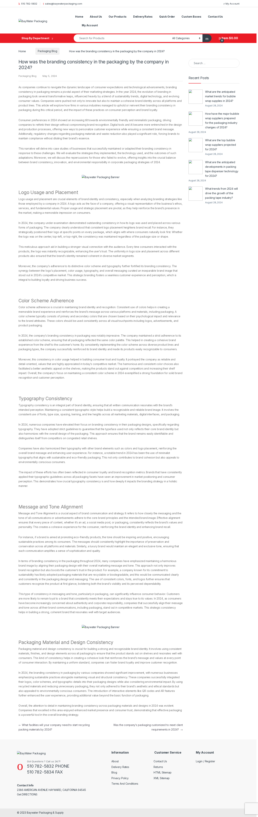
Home (79, 16)
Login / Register (205, 761)
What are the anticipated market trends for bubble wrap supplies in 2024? (220, 96)
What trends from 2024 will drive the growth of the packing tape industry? (221, 193)
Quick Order (167, 16)
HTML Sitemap (162, 772)
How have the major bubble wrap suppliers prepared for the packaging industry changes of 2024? (222, 120)
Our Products (117, 16)
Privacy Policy (120, 778)
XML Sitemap (161, 778)
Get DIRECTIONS (27, 794)
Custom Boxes (191, 16)
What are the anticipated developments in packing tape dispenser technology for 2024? (221, 169)
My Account (232, 3)
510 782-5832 (29, 3)
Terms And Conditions (124, 783)
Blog (114, 772)
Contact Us (215, 16)
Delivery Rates (143, 16)
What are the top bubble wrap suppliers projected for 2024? (220, 145)
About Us (96, 16)
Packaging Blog (47, 51)
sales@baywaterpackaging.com (63, 3)
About (115, 761)
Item (229, 38)
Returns (158, 767)
